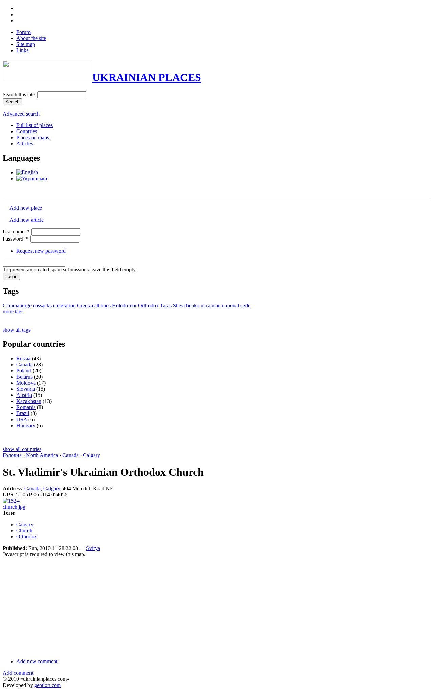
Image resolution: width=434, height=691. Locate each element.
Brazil (22, 413)
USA (21, 419)
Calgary (91, 455)
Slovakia (25, 389)
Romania (26, 407)
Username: (16, 232)
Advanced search (21, 114)
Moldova (26, 383)
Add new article (26, 220)
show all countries (22, 449)
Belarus (24, 377)
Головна (12, 455)
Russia (23, 358)
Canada (24, 364)
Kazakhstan (28, 401)
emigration (64, 305)
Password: (16, 239)
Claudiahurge (17, 305)
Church (24, 530)
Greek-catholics (94, 305)
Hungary (25, 425)
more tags (13, 311)
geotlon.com (47, 685)
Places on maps (32, 137)
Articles (24, 143)
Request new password (41, 251)
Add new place (25, 208)
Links (22, 50)
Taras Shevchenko (179, 305)
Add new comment (36, 661)
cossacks (42, 305)
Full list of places (34, 125)
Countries (26, 131)
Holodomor (124, 305)
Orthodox (148, 305)
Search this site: (20, 94)
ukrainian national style (225, 305)
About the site (31, 38)
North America (42, 455)
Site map (25, 44)
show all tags (17, 330)
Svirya (93, 548)
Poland (23, 370)
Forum (23, 32)
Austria (24, 395)
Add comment (18, 673)
